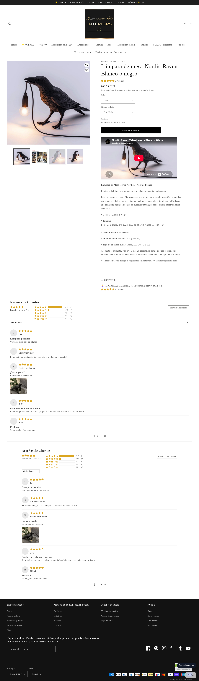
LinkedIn (57, 625)
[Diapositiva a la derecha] (87, 157)
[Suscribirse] (52, 649)
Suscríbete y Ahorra (15, 621)
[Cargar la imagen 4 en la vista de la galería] (57, 157)
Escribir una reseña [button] (178, 308)
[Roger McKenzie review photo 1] (18, 386)
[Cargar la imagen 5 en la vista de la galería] (75, 157)
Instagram (58, 616)
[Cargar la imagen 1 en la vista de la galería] (21, 157)
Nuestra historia (13, 616)
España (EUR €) (16, 674)
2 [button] (97, 436)
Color (103, 95)
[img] (25, 331)
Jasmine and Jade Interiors (184, 679)
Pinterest (57, 621)
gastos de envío (124, 90)
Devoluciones (153, 616)
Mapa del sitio (106, 621)
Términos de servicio (109, 611)
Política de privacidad (110, 616)
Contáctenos (153, 621)
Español (35, 674)
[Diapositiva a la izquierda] (10, 157)
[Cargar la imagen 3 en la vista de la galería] (39, 157)
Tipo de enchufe (107, 107)
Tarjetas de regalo (14, 625)
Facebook (58, 611)
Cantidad (104, 119)
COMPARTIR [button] (110, 280)
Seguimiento (153, 625)
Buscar (9, 611)
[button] (10, 24)
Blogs (9, 630)
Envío (150, 611)
